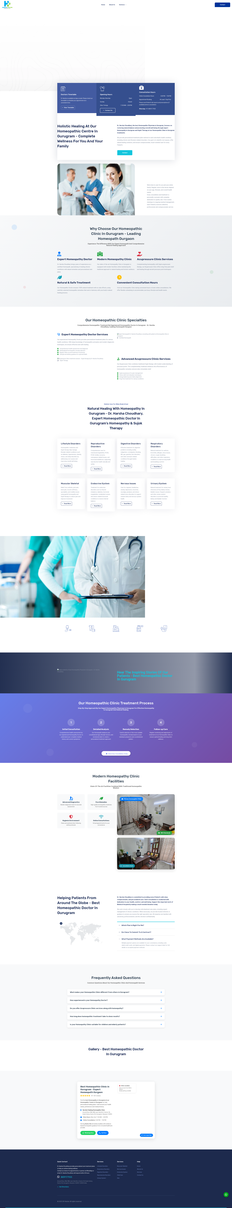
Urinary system (159, 483)
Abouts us (140, 1169)
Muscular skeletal (70, 483)
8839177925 (66, 1177)
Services (139, 1172)
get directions (64, 1187)
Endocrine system (100, 483)
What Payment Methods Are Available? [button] (138, 939)
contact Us (140, 1175)
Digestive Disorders (131, 443)
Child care (120, 1175)
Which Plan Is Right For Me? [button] (133, 925)
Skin (118, 1178)
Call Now (103, 1133)
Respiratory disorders (103, 1169)
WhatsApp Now (89, 1133)
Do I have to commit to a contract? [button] (136, 932)
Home (138, 1166)
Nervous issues (128, 483)
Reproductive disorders (103, 1175)
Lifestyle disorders (70, 443)
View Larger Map (147, 1135)
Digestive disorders (102, 1172)
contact (222, 5)
